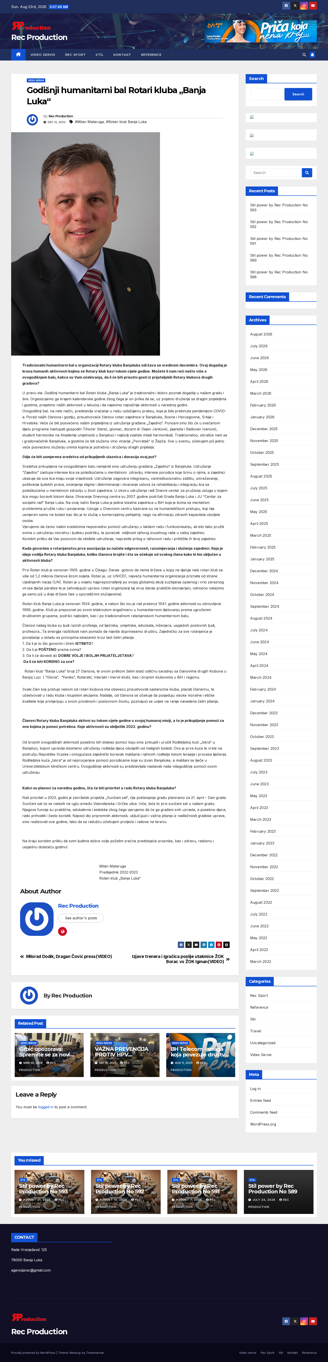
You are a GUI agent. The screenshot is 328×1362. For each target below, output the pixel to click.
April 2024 (259, 665)
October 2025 (262, 452)
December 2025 (264, 429)
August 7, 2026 (189, 1199)
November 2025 (264, 440)
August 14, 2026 (114, 1199)
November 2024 (264, 582)
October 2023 (262, 736)
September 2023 (264, 748)
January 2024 (262, 701)
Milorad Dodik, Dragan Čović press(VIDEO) (69, 956)
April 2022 (259, 949)
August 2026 (261, 334)
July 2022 (258, 914)
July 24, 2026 (264, 1199)
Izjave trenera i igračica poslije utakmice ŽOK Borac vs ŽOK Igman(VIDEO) (178, 959)
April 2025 (259, 523)
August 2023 (261, 760)
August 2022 (261, 902)
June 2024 (259, 642)
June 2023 (259, 784)
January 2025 (262, 559)
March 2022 (260, 961)
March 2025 (260, 535)
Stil (99, 55)
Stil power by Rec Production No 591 (196, 1189)
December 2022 (264, 855)
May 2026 (259, 369)
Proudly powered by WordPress (33, 1352)
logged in (45, 1107)
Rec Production (39, 37)
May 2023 (258, 796)
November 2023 (264, 725)
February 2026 (263, 405)
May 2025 (258, 511)
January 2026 (262, 417)
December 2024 (264, 571)
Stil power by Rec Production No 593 (43, 1189)
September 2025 (264, 464)
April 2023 (259, 807)
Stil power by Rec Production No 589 (272, 1189)
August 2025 (261, 476)
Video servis (43, 55)
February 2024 (263, 689)
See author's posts (81, 918)
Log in (255, 1088)
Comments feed (263, 1112)
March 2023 (260, 819)
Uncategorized (263, 1043)
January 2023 (262, 843)
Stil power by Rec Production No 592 (119, 1189)
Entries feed (260, 1100)
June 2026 (259, 358)
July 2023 (258, 772)
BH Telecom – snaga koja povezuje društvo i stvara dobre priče (200, 1054)
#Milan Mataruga (89, 121)
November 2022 (264, 867)
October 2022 (262, 878)
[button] (304, 54)
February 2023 (263, 831)
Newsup (75, 1352)
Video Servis (36, 80)
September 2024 (264, 606)
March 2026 (260, 393)
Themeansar (95, 1352)
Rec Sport (75, 55)
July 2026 (259, 346)
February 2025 (263, 547)
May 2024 (259, 654)
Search (256, 78)
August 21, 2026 (37, 1199)
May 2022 (258, 938)
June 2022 (259, 926)
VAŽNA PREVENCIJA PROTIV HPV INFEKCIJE (121, 1054)
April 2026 (259, 381)
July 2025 (258, 488)
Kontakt (122, 55)
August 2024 (261, 618)
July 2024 (259, 630)
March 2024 (261, 677)
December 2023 (264, 713)
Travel (255, 1031)
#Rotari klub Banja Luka (126, 121)
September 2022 (264, 890)
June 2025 (259, 500)
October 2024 (262, 594)
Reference (151, 55)
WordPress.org (263, 1124)
